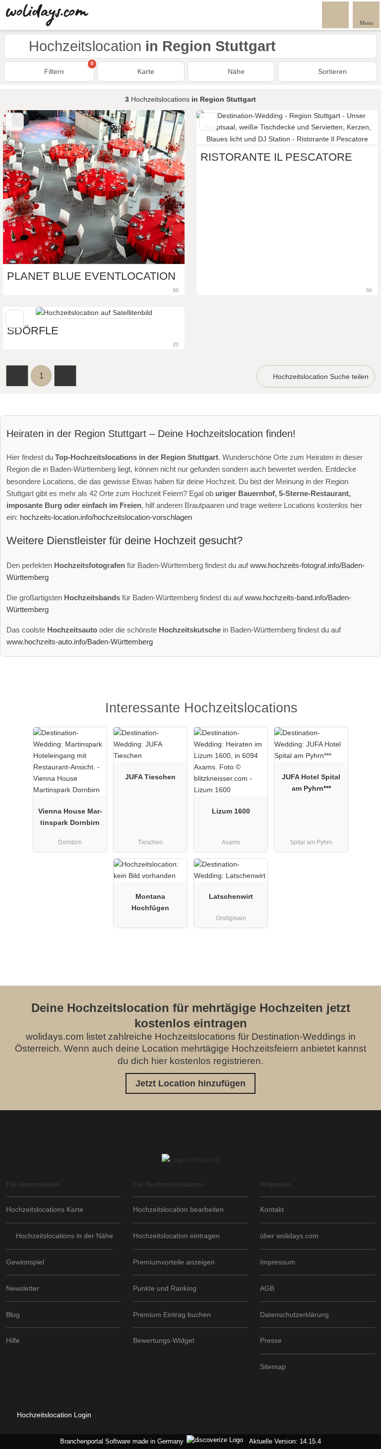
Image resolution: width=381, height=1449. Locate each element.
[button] (17, 375)
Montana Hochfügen (150, 902)
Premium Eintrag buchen (172, 1315)
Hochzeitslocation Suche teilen (320, 376)
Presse (271, 1340)
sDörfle (33, 330)
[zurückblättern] (221, 127)
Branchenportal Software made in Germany (120, 1441)
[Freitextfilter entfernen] (335, 14)
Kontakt (272, 1209)
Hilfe (13, 1340)
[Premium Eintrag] (361, 716)
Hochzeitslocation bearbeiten (178, 1209)
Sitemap (273, 1367)
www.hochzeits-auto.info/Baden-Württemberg (79, 641)
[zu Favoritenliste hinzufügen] (14, 122)
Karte (144, 71)
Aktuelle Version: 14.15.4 (285, 1441)
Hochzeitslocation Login (53, 1415)
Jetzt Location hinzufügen (190, 1083)
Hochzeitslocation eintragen (176, 1236)
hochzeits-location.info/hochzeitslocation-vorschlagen (106, 517)
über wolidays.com (289, 1236)
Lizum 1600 (231, 811)
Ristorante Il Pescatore (276, 157)
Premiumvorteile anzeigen (174, 1262)
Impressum (277, 1262)
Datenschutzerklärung (294, 1315)
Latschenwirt (231, 896)
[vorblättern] (353, 127)
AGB (267, 1288)
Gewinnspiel (25, 1262)
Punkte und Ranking (164, 1288)
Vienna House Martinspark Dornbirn (70, 816)
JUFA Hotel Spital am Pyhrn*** (311, 782)
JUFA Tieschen (150, 777)
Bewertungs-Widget (163, 1340)
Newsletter (22, 1288)
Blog (13, 1315)
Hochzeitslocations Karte (44, 1209)
